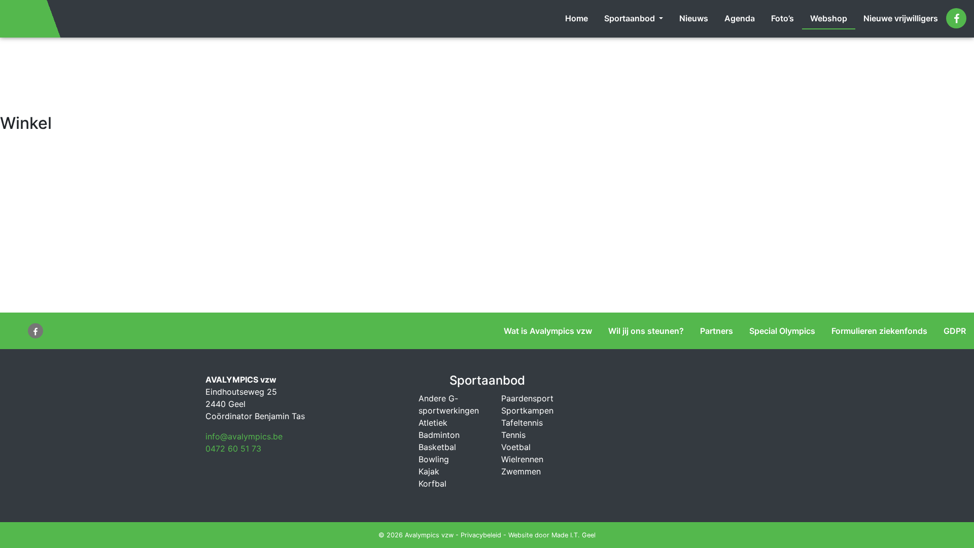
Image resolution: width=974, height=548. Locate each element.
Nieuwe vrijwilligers (900, 18)
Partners (716, 331)
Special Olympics (782, 331)
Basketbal (437, 447)
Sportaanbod (630, 18)
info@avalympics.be (244, 436)
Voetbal (516, 447)
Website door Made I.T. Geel (552, 535)
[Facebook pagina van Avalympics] (956, 18)
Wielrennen (522, 459)
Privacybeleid (481, 535)
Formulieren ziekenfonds (879, 331)
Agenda (739, 18)
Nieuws (693, 18)
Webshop (828, 18)
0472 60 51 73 (233, 448)
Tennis (513, 435)
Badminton (439, 435)
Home (576, 18)
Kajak (429, 471)
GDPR (955, 331)
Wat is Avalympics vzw (548, 331)
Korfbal (432, 483)
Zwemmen (521, 471)
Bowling (434, 459)
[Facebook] (35, 330)
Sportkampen (527, 410)
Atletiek (433, 423)
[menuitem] (576, 18)
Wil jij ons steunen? (646, 331)
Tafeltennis (522, 423)
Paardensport (527, 398)
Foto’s (782, 18)
